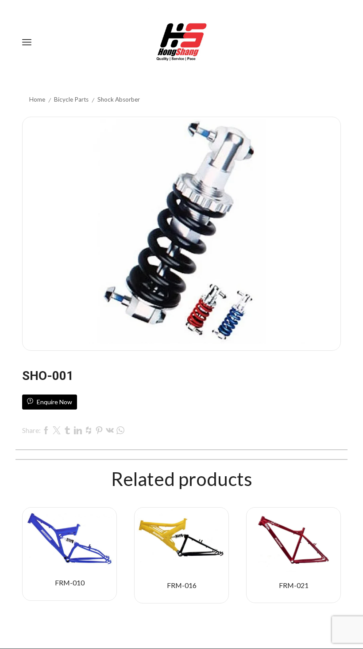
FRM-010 (70, 582)
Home (37, 99)
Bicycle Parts (71, 99)
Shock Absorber (118, 99)
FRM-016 (182, 585)
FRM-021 (294, 585)
